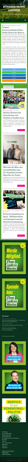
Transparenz (4, 447)
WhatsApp (14, 72)
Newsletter (4, 439)
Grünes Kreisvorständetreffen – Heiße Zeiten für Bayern (13, 30)
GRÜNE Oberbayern (6, 454)
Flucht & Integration (6, 25)
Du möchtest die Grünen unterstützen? (10, 438)
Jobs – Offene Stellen (7, 442)
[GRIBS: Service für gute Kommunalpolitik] (14, 421)
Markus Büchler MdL (6, 435)
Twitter (14, 69)
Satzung (4, 441)
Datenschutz (5, 444)
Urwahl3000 (19, 458)
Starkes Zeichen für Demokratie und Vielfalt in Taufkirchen (13, 115)
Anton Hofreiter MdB (6, 433)
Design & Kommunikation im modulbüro (14, 460)
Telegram (14, 75)
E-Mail (14, 80)
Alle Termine (5, 432)
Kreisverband (13, 25)
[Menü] (2, 20)
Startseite (11, 110)
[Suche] (25, 20)
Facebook (14, 77)
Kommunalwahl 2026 (9, 210)
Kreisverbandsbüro (7, 165)
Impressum (4, 446)
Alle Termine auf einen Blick (8, 336)
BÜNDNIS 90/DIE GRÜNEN (8, 451)
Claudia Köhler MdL (6, 436)
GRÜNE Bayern (5, 452)
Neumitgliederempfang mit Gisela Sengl (12, 325)
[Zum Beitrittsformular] (14, 258)
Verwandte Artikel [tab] (9, 86)
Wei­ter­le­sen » (21, 130)
